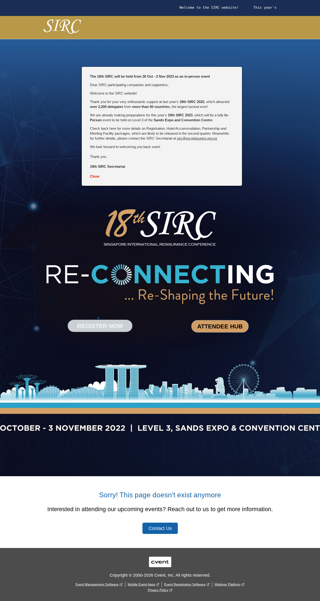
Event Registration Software (184, 584)
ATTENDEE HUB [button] (220, 326)
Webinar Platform (227, 584)
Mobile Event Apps (141, 584)
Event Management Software (97, 584)
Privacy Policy (158, 590)
